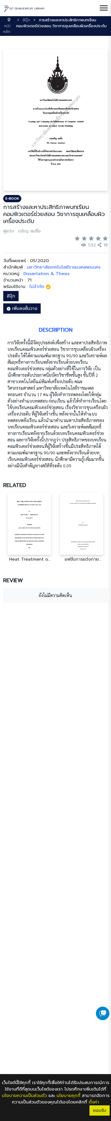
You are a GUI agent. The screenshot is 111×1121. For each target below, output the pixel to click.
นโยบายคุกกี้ (68, 1095)
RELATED (14, 485)
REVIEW (13, 580)
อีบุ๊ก (11, 296)
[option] (29, 527)
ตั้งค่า (94, 1102)
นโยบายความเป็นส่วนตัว (24, 1095)
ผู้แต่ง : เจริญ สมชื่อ (22, 231)
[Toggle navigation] (103, 8)
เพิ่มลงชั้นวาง (24, 308)
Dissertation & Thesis (46, 273)
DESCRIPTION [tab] (55, 330)
